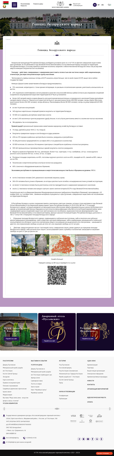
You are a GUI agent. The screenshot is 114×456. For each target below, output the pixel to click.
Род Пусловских (64, 365)
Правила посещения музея (11, 383)
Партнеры (90, 368)
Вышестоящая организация (96, 371)
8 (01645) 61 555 (31, 438)
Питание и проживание (10, 386)
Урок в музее (35, 387)
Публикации (63, 399)
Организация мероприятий (97, 389)
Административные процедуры (97, 377)
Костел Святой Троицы (10, 374)
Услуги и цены (38, 4)
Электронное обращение (95, 374)
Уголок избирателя (10, 403)
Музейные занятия (37, 393)
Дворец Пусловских (9, 365)
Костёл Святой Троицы (66, 380)
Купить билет (7, 392)
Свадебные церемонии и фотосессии (14, 389)
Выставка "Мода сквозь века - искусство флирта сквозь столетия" (15, 399)
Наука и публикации (67, 391)
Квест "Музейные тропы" (39, 390)
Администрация (92, 365)
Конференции (63, 396)
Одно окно (91, 361)
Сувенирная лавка (37, 381)
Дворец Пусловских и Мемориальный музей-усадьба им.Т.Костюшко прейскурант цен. (41, 372)
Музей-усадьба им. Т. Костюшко (69, 377)
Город (61, 383)
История (62, 361)
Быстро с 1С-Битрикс (103, 453)
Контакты (91, 384)
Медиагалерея (7, 395)
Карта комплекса (8, 380)
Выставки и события (39, 361)
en (102, 5)
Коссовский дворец (65, 368)
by (99, 5)
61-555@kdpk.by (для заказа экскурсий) (18, 442)
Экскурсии (6, 377)
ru (95, 5)
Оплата (90, 402)
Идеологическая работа (96, 397)
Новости (24, 6)
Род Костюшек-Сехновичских (68, 371)
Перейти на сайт (11, 339)
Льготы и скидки (36, 384)
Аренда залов (35, 378)
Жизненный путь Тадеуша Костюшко (71, 374)
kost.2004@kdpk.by (12, 438)
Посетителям (25, 4)
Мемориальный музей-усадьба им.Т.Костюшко (13, 369)
